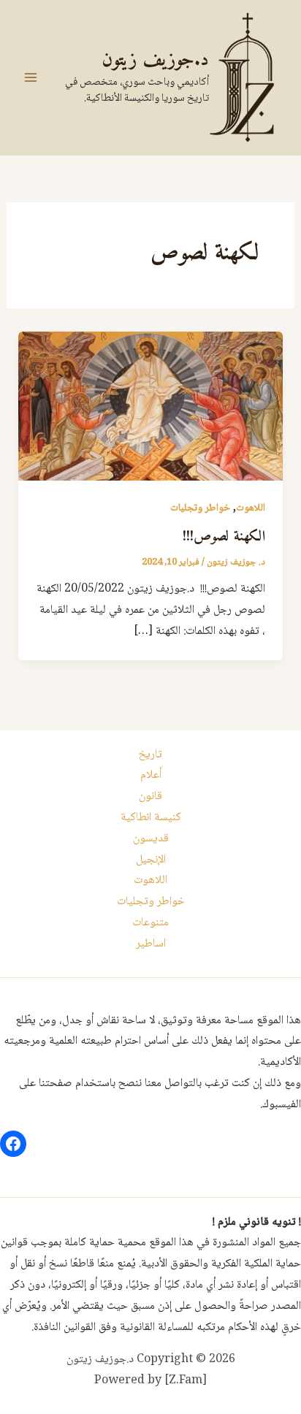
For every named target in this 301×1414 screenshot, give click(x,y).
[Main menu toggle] (31, 77)
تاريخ (150, 755)
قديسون (151, 839)
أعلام (150, 775)
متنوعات (150, 923)
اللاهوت (250, 508)
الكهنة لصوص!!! (224, 537)
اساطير (151, 944)
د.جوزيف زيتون (155, 60)
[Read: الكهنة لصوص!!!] (150, 406)
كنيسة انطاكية (151, 818)
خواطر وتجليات (200, 508)
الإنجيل (151, 860)
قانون (150, 796)
